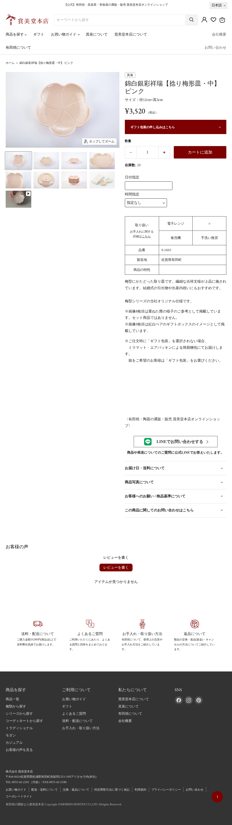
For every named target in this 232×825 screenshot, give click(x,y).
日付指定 (132, 177)
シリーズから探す (19, 713)
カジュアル (14, 742)
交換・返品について (76, 789)
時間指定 (132, 194)
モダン (11, 735)
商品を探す (15, 34)
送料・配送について (77, 721)
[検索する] (191, 20)
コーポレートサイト (19, 796)
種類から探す (16, 706)
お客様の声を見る (19, 750)
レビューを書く (116, 567)
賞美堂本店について (130, 34)
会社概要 (219, 34)
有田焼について (18, 47)
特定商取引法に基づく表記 (112, 789)
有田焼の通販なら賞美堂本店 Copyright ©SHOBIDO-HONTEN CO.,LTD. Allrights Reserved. (64, 804)
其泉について (97, 34)
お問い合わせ (215, 47)
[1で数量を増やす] (164, 152)
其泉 (130, 75)
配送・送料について (44, 789)
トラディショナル (19, 728)
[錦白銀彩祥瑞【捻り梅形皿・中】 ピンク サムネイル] (18, 161)
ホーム (10, 63)
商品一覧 (12, 699)
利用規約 (140, 789)
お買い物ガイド (64, 34)
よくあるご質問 (74, 713)
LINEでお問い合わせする (180, 441)
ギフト (38, 34)
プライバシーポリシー (166, 789)
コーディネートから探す (24, 721)
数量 (128, 141)
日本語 (217, 5)
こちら (146, 236)
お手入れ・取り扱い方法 (80, 728)
